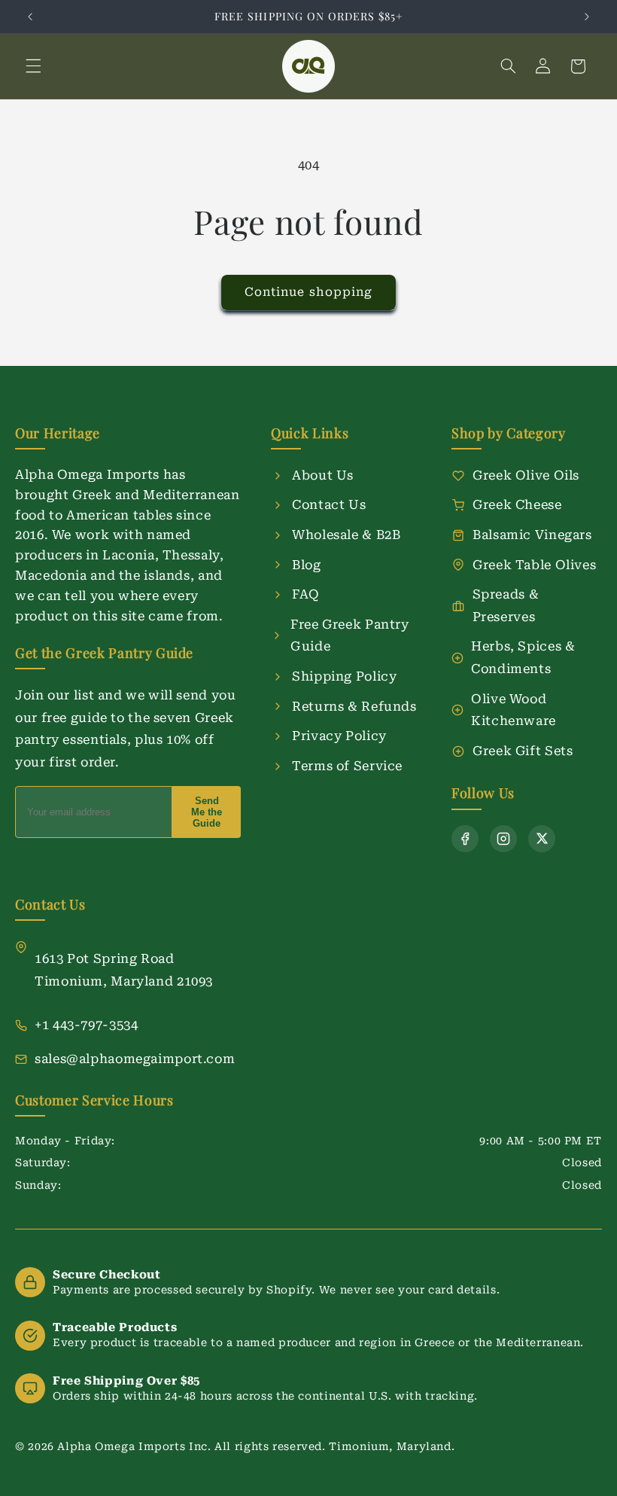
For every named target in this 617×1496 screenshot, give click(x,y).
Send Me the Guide (206, 812)
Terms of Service (347, 765)
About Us (323, 475)
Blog (306, 564)
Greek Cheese (517, 504)
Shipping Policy (344, 676)
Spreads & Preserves (506, 605)
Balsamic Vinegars (532, 534)
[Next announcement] (586, 16)
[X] (541, 838)
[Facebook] (465, 838)
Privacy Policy (339, 735)
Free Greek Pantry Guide (349, 635)
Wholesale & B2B (346, 534)
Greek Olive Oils (526, 475)
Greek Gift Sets (523, 750)
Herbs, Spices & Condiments (523, 657)
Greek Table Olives (534, 564)
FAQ (306, 594)
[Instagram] (503, 838)
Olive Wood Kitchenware (513, 710)
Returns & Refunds (354, 706)
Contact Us (329, 504)
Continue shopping (308, 292)
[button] (33, 66)
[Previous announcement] (30, 16)
